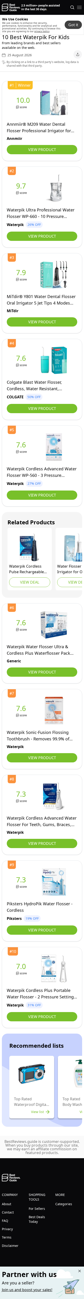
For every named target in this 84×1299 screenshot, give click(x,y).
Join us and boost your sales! (27, 1289)
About (6, 1204)
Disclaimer (10, 1245)
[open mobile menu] (79, 7)
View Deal (29, 582)
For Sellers (37, 1208)
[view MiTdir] (22, 274)
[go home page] (11, 7)
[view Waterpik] (22, 188)
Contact (8, 1212)
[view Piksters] (22, 882)
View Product (42, 149)
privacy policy (41, 31)
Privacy (7, 1229)
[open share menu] (77, 54)
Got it (73, 24)
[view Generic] (22, 625)
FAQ (5, 1220)
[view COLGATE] (22, 360)
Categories (63, 1204)
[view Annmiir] (24, 102)
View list (37, 1112)
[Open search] (72, 7)
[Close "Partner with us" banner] (79, 1271)
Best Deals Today (37, 1219)
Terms (6, 1237)
